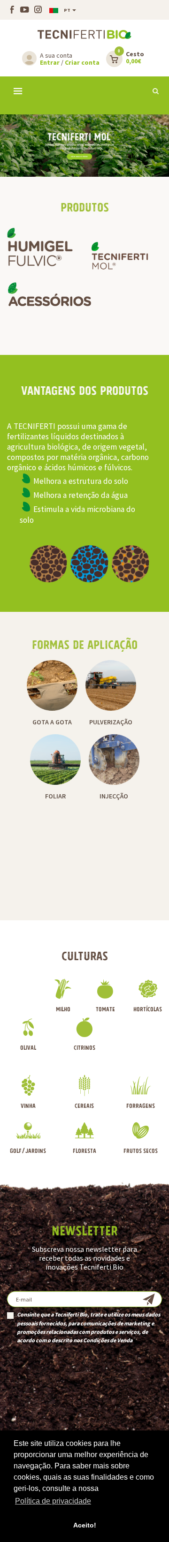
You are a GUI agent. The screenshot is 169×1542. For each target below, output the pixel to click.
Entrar (50, 62)
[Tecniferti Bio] (84, 34)
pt (67, 10)
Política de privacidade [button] (53, 1501)
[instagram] (36, 10)
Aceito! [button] (84, 1525)
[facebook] (12, 10)
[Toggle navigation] (18, 92)
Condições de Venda (107, 1340)
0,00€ (135, 58)
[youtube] (23, 10)
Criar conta (82, 62)
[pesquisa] (155, 91)
